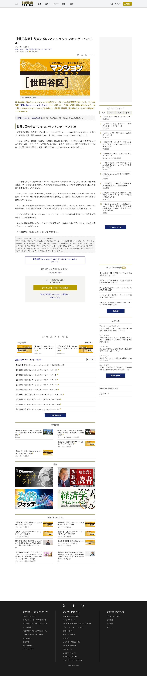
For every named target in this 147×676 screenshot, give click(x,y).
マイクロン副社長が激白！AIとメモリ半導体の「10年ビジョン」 (115, 296)
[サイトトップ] (27, 3)
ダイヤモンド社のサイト (71, 612)
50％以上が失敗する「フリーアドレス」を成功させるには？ (115, 289)
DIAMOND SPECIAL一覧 (108, 388)
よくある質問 (27, 638)
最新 (103, 112)
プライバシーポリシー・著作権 (33, 634)
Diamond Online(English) (71, 616)
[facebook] (73, 606)
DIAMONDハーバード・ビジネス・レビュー (77, 623)
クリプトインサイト (69, 653)
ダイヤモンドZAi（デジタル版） (73, 627)
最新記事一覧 (116, 375)
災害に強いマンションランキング (41, 49)
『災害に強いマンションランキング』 (34, 105)
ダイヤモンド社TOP (113, 616)
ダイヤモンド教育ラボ (70, 656)
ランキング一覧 (115, 227)
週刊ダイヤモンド (69, 620)
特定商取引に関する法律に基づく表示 (35, 631)
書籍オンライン (68, 631)
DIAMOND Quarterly (69, 645)
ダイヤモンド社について (115, 612)
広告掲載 (26, 642)
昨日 (111, 112)
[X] (64, 606)
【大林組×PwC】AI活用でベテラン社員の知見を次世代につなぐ (115, 274)
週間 (119, 112)
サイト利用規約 (28, 627)
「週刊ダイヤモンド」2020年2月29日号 (29, 118)
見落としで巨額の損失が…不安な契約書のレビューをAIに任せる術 (115, 281)
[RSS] (83, 606)
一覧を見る (115, 311)
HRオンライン (67, 649)
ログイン (118, 3)
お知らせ (110, 627)
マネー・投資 (24, 49)
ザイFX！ (66, 638)
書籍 (71, 4)
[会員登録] (127, 4)
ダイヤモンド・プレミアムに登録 (55, 287)
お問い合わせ (27, 645)
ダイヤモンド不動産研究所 (71, 642)
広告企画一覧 (104, 394)
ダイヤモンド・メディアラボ (72, 660)
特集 (63, 4)
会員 (127, 112)
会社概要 (110, 620)
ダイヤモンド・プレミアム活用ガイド (35, 623)
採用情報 (110, 623)
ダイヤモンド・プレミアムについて (34, 620)
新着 (39, 4)
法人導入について (29, 649)
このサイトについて (29, 616)
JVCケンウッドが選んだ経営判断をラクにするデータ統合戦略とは (115, 303)
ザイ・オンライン (69, 634)
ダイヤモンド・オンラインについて (35, 612)
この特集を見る (55, 415)
